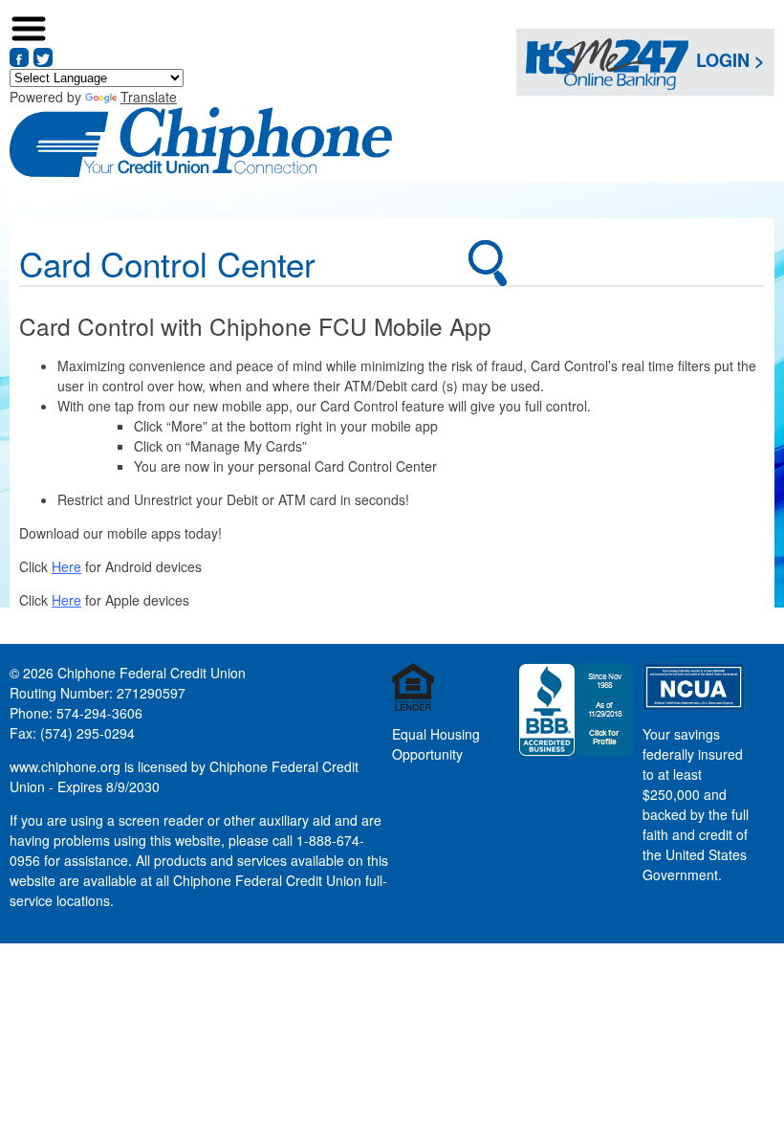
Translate (148, 96)
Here (66, 566)
